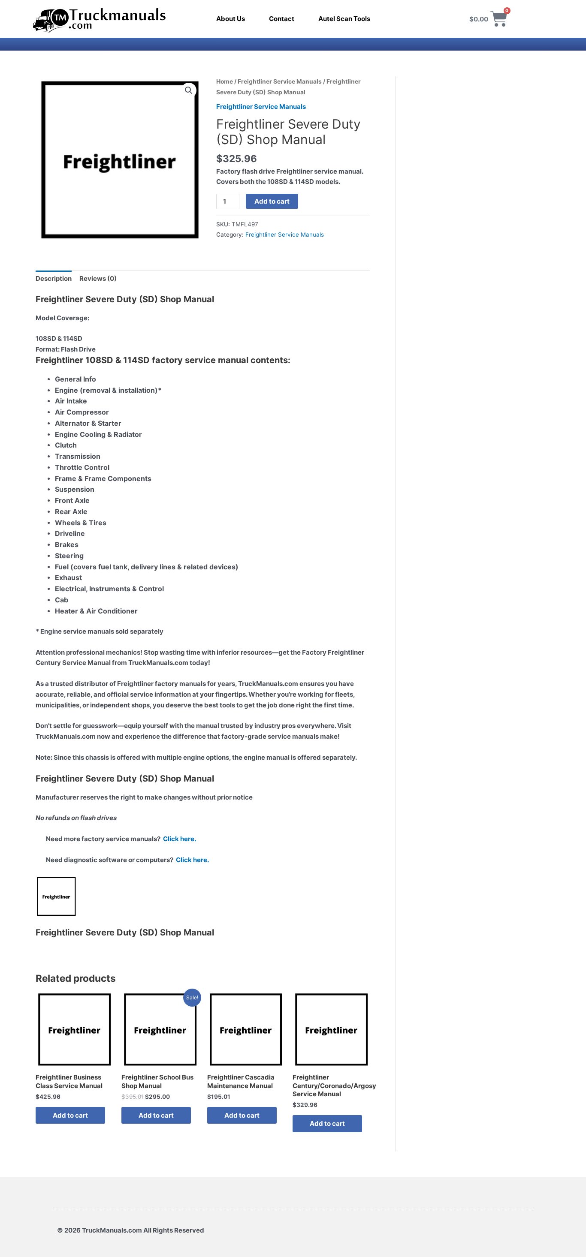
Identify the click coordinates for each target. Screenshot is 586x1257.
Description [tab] (54, 278)
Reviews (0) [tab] (98, 278)
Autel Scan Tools (344, 19)
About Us (230, 19)
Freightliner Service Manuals (280, 81)
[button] (188, 90)
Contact (281, 19)
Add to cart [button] (70, 1115)
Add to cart (272, 201)
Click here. (179, 839)
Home (224, 81)
